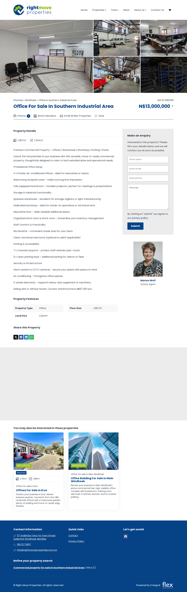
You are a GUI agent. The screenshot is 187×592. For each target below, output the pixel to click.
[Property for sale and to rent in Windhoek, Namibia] (32, 10)
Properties (98, 10)
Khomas (18, 100)
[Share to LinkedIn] (26, 337)
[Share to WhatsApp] (31, 337)
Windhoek (30, 100)
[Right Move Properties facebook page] (125, 536)
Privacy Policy (76, 541)
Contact (73, 535)
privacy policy (140, 218)
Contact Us (157, 10)
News (126, 10)
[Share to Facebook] (21, 337)
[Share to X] (15, 337)
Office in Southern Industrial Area (57, 100)
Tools (114, 10)
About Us (139, 10)
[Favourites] (170, 10)
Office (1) (90, 567)
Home (84, 10)
